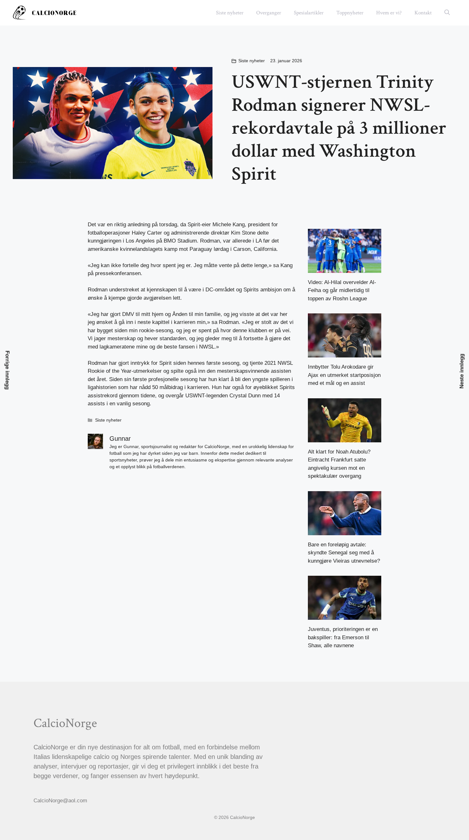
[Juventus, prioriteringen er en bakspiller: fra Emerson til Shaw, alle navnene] (344, 616)
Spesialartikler (309, 12)
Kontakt (423, 12)
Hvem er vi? (389, 12)
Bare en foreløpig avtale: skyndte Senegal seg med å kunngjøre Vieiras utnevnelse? (344, 553)
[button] (447, 12)
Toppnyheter (349, 12)
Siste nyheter (229, 12)
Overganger (268, 12)
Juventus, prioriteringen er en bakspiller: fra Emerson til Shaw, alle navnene (343, 637)
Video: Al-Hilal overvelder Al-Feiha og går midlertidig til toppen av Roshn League (342, 290)
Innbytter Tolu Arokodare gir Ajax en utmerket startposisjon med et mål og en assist (344, 375)
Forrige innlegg (7, 369)
